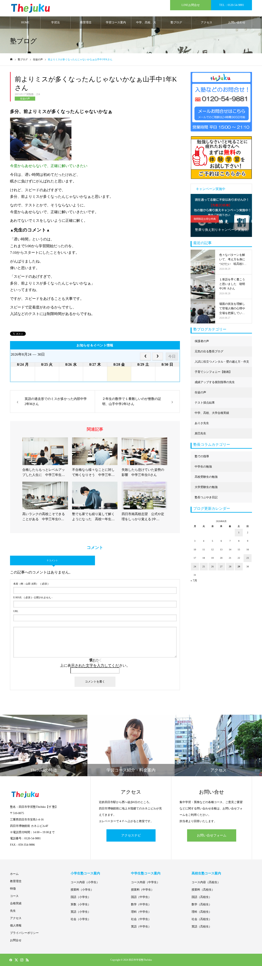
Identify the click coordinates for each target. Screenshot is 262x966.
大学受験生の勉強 (206, 487)
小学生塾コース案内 (85, 873)
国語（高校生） (202, 897)
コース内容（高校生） (206, 882)
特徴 (13, 888)
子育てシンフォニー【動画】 (213, 371)
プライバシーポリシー (24, 932)
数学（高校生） (202, 904)
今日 (172, 356)
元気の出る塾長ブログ (209, 351)
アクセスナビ (131, 835)
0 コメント (52, 560)
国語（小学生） (81, 897)
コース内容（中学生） (145, 882)
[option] (221, 215)
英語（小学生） (81, 911)
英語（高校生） (202, 926)
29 (239, 566)
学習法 (55, 22)
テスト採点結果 (205, 402)
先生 (13, 910)
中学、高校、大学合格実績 (146, 25)
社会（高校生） (202, 919)
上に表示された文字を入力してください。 (95, 665)
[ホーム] (11, 59)
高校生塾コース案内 (206, 873)
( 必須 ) (30, 584)
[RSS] (27, 960)
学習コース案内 (116, 22)
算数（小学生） (81, 904)
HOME (25, 22)
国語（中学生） (141, 897)
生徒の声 (25, 98)
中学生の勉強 (203, 466)
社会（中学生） (141, 919)
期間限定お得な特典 (205, 218)
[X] (16, 960)
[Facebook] (11, 960)
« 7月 (194, 580)
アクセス (206, 22)
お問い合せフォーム (211, 835)
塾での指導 (202, 456)
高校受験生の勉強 (206, 476)
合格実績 (15, 903)
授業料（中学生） (142, 889)
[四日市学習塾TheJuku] (30, 8)
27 (221, 566)
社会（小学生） (81, 919)
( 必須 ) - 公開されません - (32, 597)
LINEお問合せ (191, 5)
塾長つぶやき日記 (206, 497)
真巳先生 (200, 433)
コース (14, 896)
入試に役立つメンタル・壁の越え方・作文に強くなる (222, 363)
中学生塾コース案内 (145, 873)
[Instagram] (22, 960)
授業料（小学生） (82, 889)
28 (230, 566)
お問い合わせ (236, 22)
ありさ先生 (202, 423)
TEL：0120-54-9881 (231, 5)
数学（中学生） (141, 904)
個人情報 (15, 925)
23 (247, 558)
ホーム (14, 873)
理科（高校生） (202, 911)
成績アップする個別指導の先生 (215, 382)
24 (195, 566)
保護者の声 (202, 341)
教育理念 (85, 22)
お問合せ (15, 940)
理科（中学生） (141, 911)
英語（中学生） (141, 926)
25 (203, 566)
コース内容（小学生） (85, 882)
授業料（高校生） (203, 889)
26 (212, 566)
